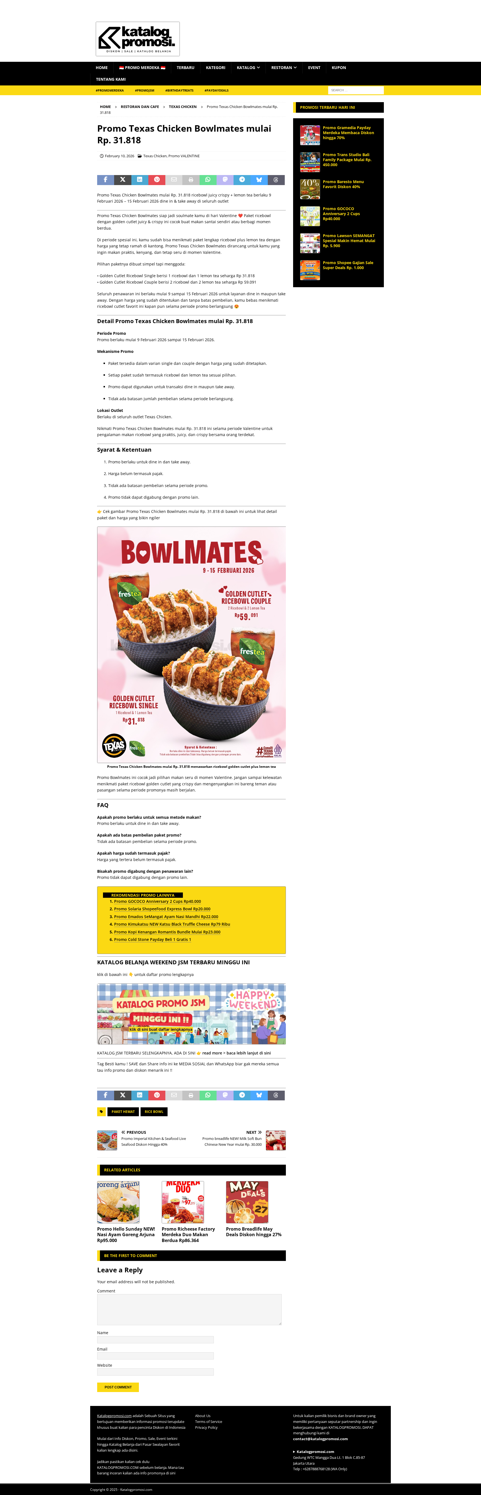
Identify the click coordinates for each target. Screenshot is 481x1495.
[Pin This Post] (156, 180)
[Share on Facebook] (105, 180)
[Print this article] (190, 180)
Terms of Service (208, 1421)
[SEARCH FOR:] (356, 89)
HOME (102, 67)
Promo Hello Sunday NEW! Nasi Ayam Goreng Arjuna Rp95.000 (126, 1235)
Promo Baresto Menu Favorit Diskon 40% (343, 184)
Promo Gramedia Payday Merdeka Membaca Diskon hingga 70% (348, 132)
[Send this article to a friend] (173, 180)
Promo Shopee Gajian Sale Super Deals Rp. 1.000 (348, 265)
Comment (106, 1291)
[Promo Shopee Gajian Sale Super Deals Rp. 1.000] (310, 270)
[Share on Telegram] (242, 180)
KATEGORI (215, 67)
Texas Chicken (155, 155)
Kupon (339, 67)
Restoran (281, 67)
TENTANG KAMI (111, 79)
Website (104, 1365)
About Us (202, 1415)
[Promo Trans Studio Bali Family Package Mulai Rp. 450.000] (310, 162)
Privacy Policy (206, 1427)
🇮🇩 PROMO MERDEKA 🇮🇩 (142, 67)
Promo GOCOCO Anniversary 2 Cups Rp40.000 (341, 213)
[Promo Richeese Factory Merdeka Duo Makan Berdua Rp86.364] (192, 1202)
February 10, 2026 (119, 155)
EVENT (314, 67)
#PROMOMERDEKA (110, 90)
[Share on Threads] (276, 180)
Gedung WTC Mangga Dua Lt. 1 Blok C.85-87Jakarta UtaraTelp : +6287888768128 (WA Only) (329, 1460)
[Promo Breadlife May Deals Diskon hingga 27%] (256, 1202)
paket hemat (123, 1111)
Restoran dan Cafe (140, 106)
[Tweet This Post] (122, 180)
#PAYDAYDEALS (217, 90)
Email (102, 1349)
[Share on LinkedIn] (139, 180)
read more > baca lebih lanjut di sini (236, 1053)
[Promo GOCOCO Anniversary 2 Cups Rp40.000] (310, 216)
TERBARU (186, 67)
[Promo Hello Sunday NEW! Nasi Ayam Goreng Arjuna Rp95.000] (127, 1202)
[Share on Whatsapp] (208, 180)
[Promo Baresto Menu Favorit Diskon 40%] (310, 189)
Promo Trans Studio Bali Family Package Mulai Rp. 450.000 (347, 159)
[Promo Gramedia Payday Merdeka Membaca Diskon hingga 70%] (310, 135)
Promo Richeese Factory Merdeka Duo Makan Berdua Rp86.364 (188, 1235)
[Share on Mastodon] (225, 180)
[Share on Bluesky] (259, 180)
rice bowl (154, 1111)
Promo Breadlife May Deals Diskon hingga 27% (253, 1232)
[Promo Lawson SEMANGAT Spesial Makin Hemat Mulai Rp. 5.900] (310, 243)
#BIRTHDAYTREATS (179, 90)
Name (102, 1332)
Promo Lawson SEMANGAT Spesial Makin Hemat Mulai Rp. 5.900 (349, 240)
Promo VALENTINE (184, 155)
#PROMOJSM (144, 90)
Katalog (246, 67)
